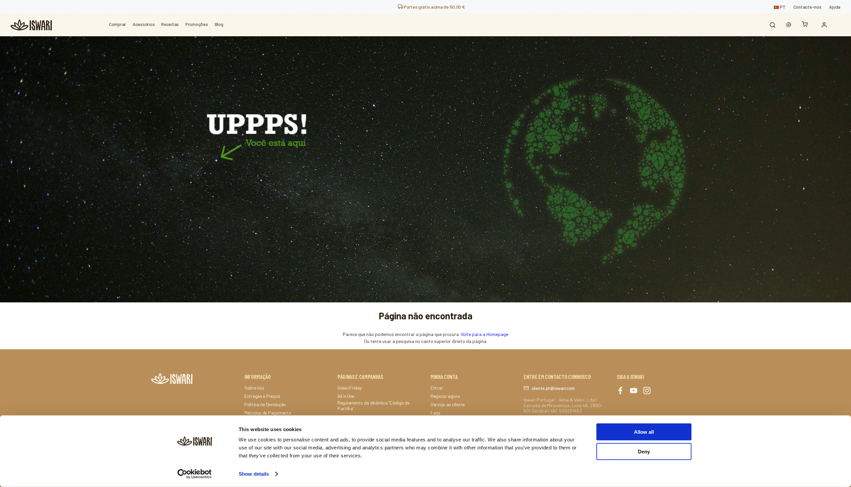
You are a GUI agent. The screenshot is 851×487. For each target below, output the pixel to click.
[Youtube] (633, 391)
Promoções (196, 24)
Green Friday (349, 388)
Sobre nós (254, 388)
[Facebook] (620, 391)
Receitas (170, 24)
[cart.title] (806, 25)
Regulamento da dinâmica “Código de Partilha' (373, 405)
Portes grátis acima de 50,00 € (434, 7)
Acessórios (144, 24)
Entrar (436, 388)
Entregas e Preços (262, 396)
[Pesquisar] (772, 25)
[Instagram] (647, 391)
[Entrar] (826, 25)
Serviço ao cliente (447, 404)
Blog (219, 24)
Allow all (644, 432)
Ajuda (834, 7)
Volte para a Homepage (484, 334)
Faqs (435, 412)
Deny (644, 451)
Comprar (117, 24)
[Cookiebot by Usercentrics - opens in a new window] (195, 474)
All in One (345, 396)
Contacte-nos (807, 7)
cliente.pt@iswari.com (553, 388)
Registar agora (445, 396)
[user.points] (788, 25)
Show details (254, 474)
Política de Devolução (265, 404)
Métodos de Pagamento (267, 412)
